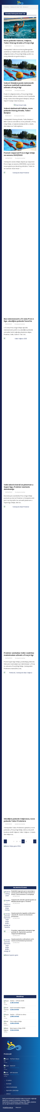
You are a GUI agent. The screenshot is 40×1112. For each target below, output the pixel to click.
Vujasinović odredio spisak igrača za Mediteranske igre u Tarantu (23, 900)
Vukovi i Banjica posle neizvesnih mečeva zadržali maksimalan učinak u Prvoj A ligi (19, 85)
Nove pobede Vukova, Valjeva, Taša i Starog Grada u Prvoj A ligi (19, 41)
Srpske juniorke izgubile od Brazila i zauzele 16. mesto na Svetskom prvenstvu (23, 914)
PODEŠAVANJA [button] (8, 1108)
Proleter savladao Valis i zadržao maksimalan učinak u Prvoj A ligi (19, 654)
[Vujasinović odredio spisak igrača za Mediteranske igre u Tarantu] (7, 905)
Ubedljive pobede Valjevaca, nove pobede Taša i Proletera (19, 820)
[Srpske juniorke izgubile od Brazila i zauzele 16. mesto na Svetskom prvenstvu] (7, 921)
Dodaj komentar (19, 46)
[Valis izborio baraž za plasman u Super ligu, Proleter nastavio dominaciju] (20, 410)
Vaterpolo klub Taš (16, 7)
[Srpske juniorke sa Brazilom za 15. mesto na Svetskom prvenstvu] (7, 946)
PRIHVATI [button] (18, 1108)
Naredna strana (34, 841)
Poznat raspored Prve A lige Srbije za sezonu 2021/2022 (19, 154)
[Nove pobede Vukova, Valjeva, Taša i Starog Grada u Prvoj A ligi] (20, 28)
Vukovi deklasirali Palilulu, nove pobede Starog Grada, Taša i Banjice (18, 110)
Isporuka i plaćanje (12, 1090)
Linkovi (8, 1094)
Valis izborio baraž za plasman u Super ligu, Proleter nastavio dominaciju (18, 487)
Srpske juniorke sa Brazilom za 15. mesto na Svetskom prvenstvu (22, 940)
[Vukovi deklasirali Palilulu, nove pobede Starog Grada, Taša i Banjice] (20, 105)
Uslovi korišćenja (11, 1087)
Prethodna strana (5, 841)
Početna (6, 7)
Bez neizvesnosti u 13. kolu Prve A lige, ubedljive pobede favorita (19, 320)
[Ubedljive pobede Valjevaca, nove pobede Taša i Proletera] (20, 744)
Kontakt (8, 1084)
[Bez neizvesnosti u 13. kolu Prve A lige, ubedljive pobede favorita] (20, 244)
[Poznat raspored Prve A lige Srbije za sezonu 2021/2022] (20, 140)
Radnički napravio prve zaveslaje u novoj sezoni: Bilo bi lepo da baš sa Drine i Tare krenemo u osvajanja (23, 892)
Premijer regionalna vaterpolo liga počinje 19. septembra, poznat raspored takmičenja (23, 932)
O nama (8, 1080)
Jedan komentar (20, 824)
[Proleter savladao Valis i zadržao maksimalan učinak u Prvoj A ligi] (20, 578)
